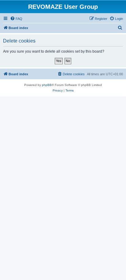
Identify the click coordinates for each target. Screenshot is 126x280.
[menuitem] (16, 18)
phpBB (47, 85)
